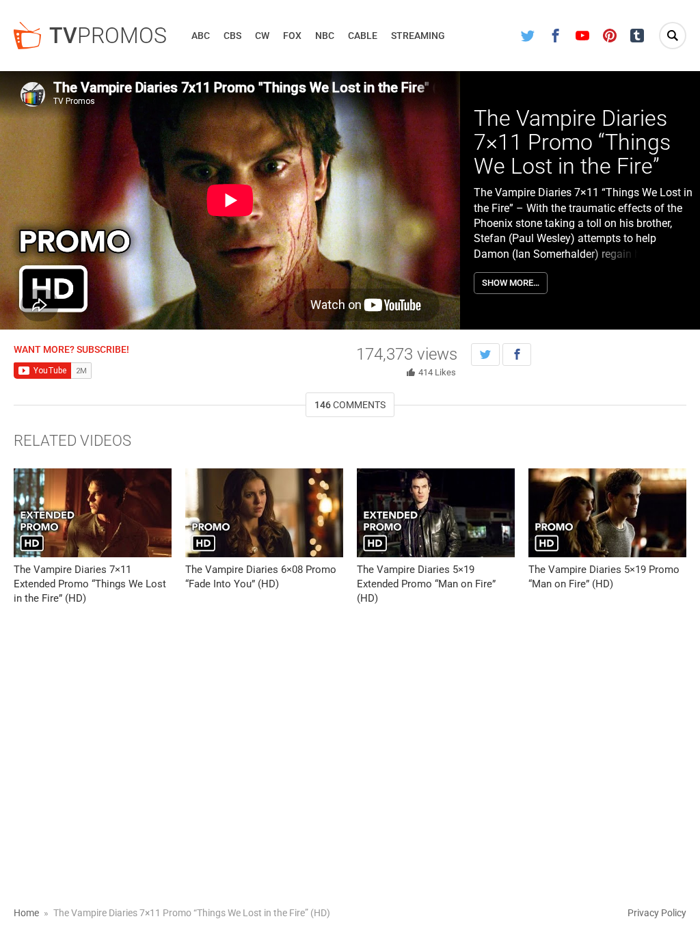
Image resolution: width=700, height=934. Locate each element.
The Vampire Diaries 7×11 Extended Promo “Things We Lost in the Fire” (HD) (90, 583)
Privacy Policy (657, 912)
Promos (108, 36)
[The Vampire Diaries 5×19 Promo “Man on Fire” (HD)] (607, 512)
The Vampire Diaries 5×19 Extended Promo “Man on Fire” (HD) (426, 583)
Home (26, 912)
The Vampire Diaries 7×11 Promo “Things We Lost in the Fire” (572, 142)
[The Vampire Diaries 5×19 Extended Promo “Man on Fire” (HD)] (436, 512)
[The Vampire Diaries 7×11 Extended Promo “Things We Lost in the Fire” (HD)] (93, 512)
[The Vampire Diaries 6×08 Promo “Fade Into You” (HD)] (264, 512)
